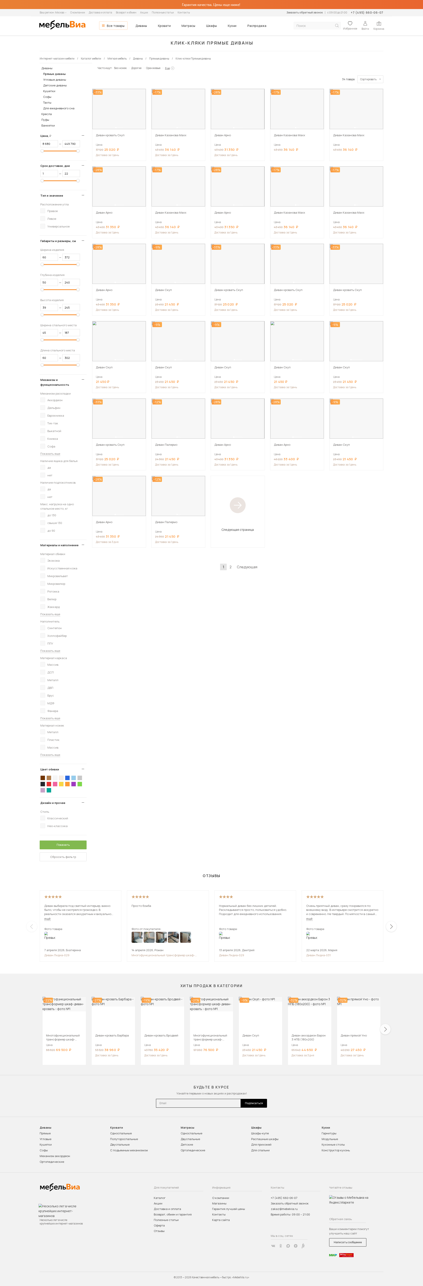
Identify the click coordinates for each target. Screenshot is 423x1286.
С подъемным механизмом (129, 1150)
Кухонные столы (333, 1144)
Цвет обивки (49, 769)
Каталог (159, 1198)
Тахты (47, 102)
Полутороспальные (124, 1139)
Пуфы (45, 120)
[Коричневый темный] (42, 777)
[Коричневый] (48, 777)
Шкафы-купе (260, 1133)
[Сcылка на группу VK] (273, 1245)
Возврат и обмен (126, 12)
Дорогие (136, 68)
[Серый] (79, 777)
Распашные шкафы (264, 1139)
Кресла (46, 114)
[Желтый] (61, 784)
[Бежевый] (61, 777)
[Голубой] (73, 777)
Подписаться (254, 1103)
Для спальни (260, 1150)
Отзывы (159, 1231)
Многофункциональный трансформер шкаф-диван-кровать (163, 955)
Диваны (141, 26)
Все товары (115, 26)
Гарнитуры (329, 1133)
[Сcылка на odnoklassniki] (280, 1245)
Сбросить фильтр (63, 857)
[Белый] (55, 777)
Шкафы (211, 26)
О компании (77, 12)
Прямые (45, 1133)
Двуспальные (120, 1144)
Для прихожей (261, 1144)
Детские (187, 1144)
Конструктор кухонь (336, 1150)
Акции (144, 12)
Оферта (159, 1225)
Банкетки (48, 125)
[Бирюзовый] (48, 790)
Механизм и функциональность (54, 382)
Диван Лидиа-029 (56, 955)
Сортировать (368, 79)
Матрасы (188, 26)
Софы (47, 97)
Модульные (330, 1139)
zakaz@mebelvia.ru (284, 1209)
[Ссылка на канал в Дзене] (295, 1245)
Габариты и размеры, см (58, 241)
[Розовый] (55, 784)
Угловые (45, 1139)
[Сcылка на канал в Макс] (288, 1245)
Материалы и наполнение (59, 545)
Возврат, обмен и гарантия (173, 1214)
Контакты (184, 12)
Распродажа (256, 26)
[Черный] (42, 784)
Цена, (47, 136)
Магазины (219, 1203)
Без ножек (120, 68)
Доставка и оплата (100, 12)
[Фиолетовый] (73, 784)
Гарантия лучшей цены (228, 1209)
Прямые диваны (54, 74)
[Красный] (48, 784)
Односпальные (121, 1133)
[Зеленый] (79, 784)
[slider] (42, 150)
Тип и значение (51, 196)
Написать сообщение (348, 1242)
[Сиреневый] (42, 790)
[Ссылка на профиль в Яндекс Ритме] (303, 1245)
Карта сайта (221, 1220)
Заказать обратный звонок (304, 12)
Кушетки (49, 91)
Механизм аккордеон (55, 1156)
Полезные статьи (163, 12)
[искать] (337, 25)
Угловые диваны (54, 80)
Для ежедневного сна (58, 108)
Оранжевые (153, 68)
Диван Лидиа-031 (318, 955)
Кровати (164, 26)
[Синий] (67, 777)
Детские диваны (55, 85)
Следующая (247, 567)
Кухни (232, 26)
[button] (116, 127)
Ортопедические (52, 1162)
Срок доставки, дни (55, 166)
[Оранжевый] (67, 784)
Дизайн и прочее (52, 803)
